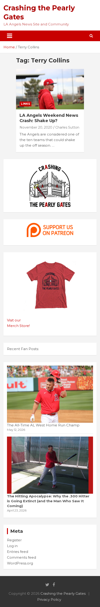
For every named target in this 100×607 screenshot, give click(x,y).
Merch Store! (18, 326)
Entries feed (17, 551)
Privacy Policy (49, 599)
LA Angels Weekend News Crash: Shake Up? (49, 118)
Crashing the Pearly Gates (63, 593)
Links (25, 103)
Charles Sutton (67, 127)
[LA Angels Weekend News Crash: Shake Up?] (50, 89)
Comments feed (21, 557)
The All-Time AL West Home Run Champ (43, 425)
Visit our (14, 320)
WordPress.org (20, 563)
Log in (12, 546)
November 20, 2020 (36, 127)
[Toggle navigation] (9, 36)
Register (14, 540)
